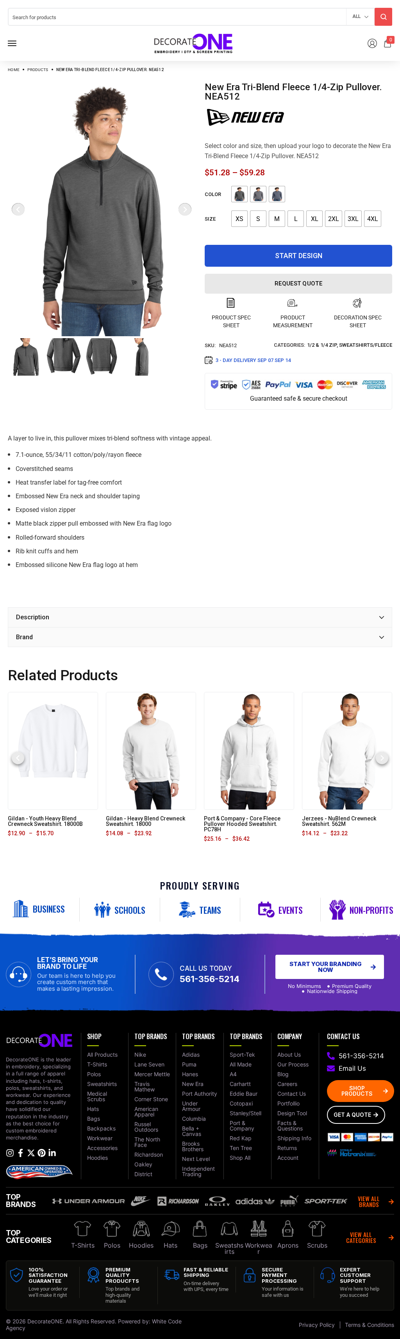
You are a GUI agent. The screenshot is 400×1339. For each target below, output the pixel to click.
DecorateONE (44, 1321)
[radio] (239, 194)
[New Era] (245, 117)
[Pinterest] (42, 1153)
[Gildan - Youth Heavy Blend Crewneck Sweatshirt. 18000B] (53, 750)
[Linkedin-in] (52, 1153)
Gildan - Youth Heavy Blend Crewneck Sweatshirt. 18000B (45, 821)
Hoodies (141, 1245)
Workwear (258, 1248)
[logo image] (193, 42)
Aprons (287, 1245)
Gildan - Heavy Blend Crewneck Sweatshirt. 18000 (145, 821)
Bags (200, 1245)
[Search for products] (383, 17)
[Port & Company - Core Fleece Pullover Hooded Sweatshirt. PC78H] (249, 750)
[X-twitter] (31, 1153)
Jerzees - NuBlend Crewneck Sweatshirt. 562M (339, 821)
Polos (112, 1245)
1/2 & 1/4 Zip (322, 345)
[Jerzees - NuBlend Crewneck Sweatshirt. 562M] (347, 750)
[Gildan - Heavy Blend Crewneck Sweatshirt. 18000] (151, 750)
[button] (18, 758)
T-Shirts (83, 1245)
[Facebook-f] (20, 1153)
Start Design (298, 255)
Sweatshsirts (229, 1248)
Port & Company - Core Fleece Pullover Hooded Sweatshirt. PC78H (242, 824)
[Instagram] (10, 1153)
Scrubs (317, 1245)
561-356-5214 (209, 979)
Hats (170, 1245)
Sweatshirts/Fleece (365, 345)
